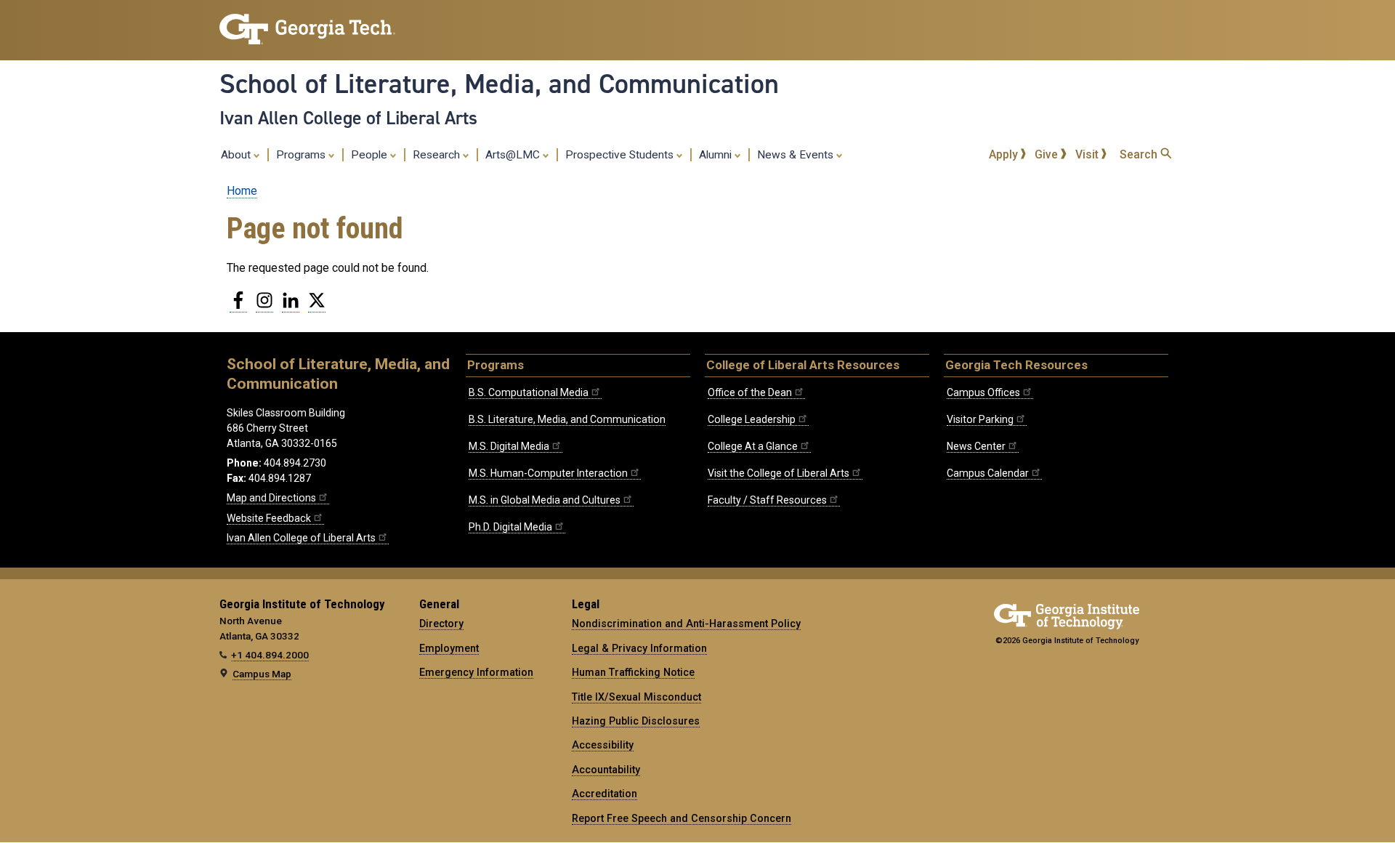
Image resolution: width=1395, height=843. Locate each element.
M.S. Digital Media (509, 446)
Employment (449, 648)
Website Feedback (269, 518)
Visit (1088, 154)
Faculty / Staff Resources (767, 500)
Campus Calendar (988, 473)
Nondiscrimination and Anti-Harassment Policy (686, 623)
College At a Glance (753, 446)
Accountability (606, 769)
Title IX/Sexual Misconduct (636, 697)
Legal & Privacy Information (639, 648)
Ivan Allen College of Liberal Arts (348, 117)
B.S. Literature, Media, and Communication (567, 419)
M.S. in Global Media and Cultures (544, 500)
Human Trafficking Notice (633, 672)
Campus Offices (983, 392)
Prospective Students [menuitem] (620, 154)
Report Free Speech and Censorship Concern (681, 818)
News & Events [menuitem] (796, 154)
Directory (441, 623)
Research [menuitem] (438, 154)
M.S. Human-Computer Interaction (548, 473)
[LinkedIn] (290, 305)
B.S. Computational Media (529, 392)
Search (1140, 154)
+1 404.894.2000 (270, 655)
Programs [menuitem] (302, 154)
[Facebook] (238, 305)
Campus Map (261, 673)
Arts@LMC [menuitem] (514, 154)
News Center (976, 446)
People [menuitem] (370, 154)
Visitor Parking (980, 419)
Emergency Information (476, 672)
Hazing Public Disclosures (636, 721)
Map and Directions (271, 498)
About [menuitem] (237, 154)
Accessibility (603, 745)
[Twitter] (317, 305)
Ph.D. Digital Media (510, 527)
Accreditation (604, 793)
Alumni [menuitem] (717, 154)
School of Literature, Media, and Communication (499, 83)
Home (242, 191)
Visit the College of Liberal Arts (778, 473)
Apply (1005, 154)
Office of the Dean (750, 392)
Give (1048, 154)
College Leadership (752, 419)
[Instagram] (264, 305)
